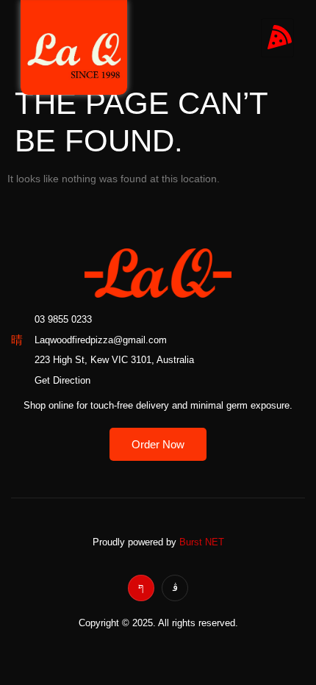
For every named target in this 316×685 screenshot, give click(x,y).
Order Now (158, 444)
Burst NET (201, 542)
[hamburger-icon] (277, 37)
